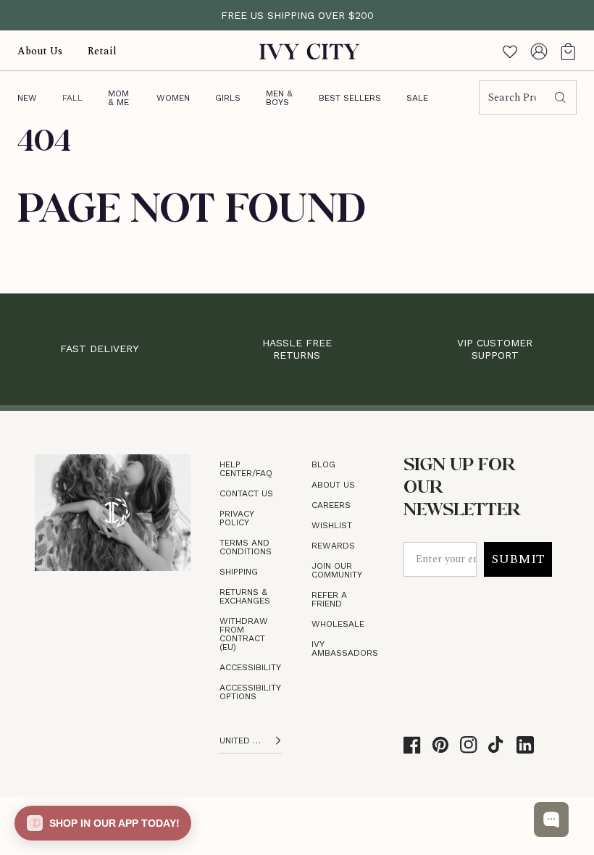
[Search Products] (560, 97)
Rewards (333, 545)
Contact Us (246, 493)
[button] (568, 51)
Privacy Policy (236, 518)
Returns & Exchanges (244, 596)
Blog (323, 464)
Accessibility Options (249, 692)
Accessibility (250, 667)
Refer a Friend (329, 599)
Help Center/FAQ (245, 468)
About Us (333, 484)
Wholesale (337, 624)
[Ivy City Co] (309, 51)
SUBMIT (518, 559)
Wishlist (331, 525)
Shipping (238, 571)
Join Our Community (336, 570)
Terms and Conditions (245, 547)
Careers (331, 505)
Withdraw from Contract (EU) (243, 634)
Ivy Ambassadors (344, 648)
